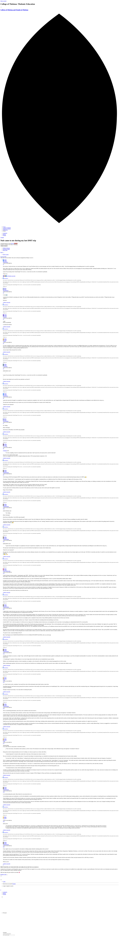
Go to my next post (6, 933)
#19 (3, 821)
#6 (3, 398)
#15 (3, 682)
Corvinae (5, 317)
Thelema (15, 243)
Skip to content (3, 1)
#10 (3, 508)
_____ (4, 819)
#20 (3, 846)
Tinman (4, 341)
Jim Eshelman (5, 290)
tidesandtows (5, 262)
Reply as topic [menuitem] (6, 254)
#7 (3, 423)
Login (5, 874)
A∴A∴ (4, 226)
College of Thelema (7, 227)
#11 (3, 541)
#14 (3, 653)
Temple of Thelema (7, 228)
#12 (3, 573)
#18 (3, 791)
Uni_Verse (5, 446)
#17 (3, 743)
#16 (3, 708)
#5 (3, 368)
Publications (5, 229)
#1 (3, 264)
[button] (2, 237)
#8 (3, 448)
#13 (3, 609)
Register (2, 874)
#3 (3, 319)
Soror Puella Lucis (6, 571)
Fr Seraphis (5, 366)
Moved (12, 243)
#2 (3, 292)
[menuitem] (6, 248)
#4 (3, 343)
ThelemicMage (6, 472)
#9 (3, 474)
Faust (4, 679)
